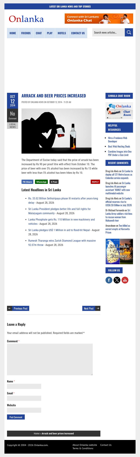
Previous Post (20, 308)
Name (11, 381)
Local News (12, 125)
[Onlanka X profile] (117, 278)
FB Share (27, 181)
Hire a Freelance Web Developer (117, 139)
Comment (13, 118)
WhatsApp (41, 181)
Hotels (62, 33)
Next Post (89, 308)
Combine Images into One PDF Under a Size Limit (119, 153)
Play (49, 33)
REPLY (95, 181)
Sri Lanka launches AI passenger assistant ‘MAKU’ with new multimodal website (118, 188)
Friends (26, 33)
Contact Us (105, 444)
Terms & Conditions (83, 448)
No (12, 113)
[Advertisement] (70, 65)
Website (11, 405)
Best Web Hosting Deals (119, 146)
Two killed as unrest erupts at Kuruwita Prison (118, 229)
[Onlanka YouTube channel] (125, 278)
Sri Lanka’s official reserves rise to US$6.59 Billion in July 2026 (119, 201)
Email (10, 393)
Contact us (78, 33)
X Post (54, 181)
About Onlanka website (85, 444)
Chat (39, 33)
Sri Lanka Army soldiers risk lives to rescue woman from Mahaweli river (119, 215)
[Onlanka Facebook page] (109, 278)
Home (13, 33)
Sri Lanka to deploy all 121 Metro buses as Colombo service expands (119, 174)
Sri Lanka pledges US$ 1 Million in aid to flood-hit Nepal (59, 230)
